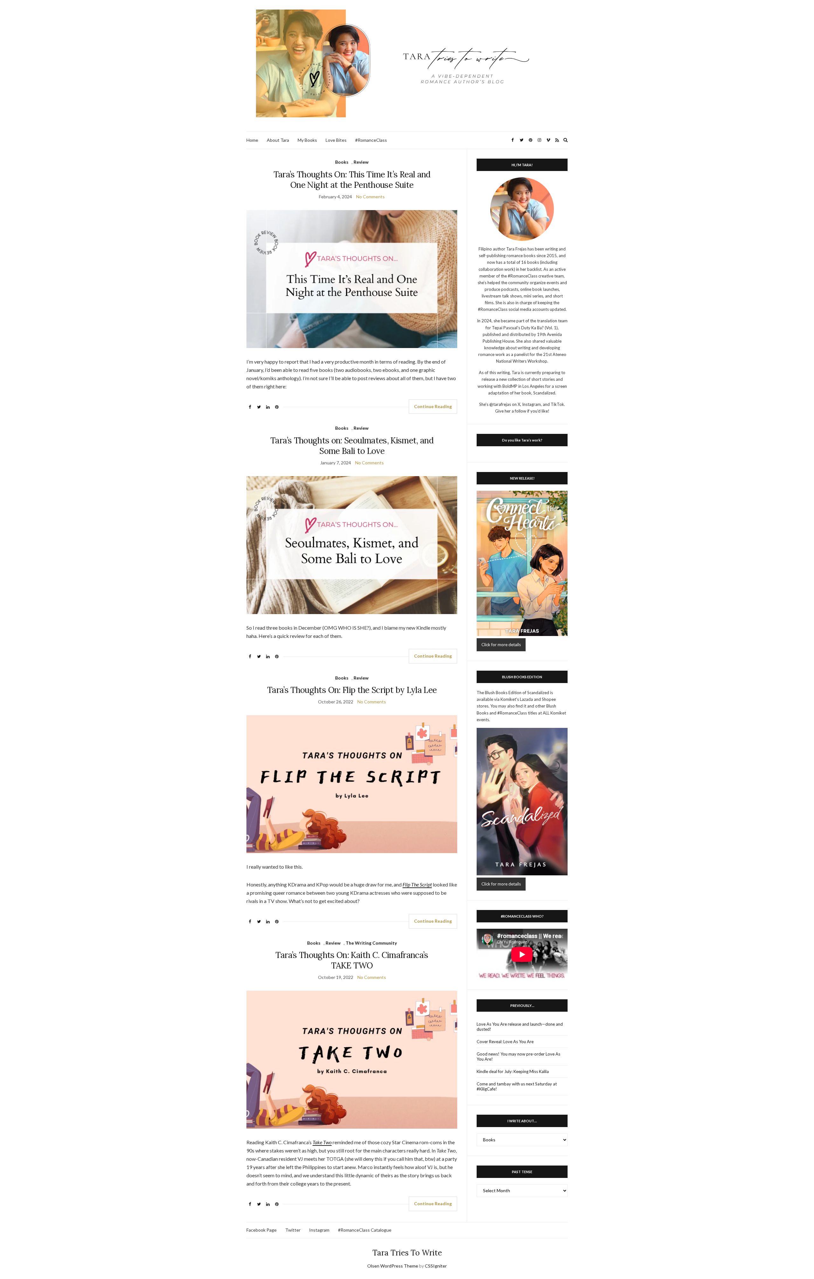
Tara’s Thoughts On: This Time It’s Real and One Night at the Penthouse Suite (352, 179)
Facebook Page (261, 1230)
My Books (307, 140)
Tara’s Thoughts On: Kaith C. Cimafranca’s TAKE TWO (351, 960)
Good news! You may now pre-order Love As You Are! (518, 1056)
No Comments (370, 196)
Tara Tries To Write (407, 1253)
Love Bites (336, 140)
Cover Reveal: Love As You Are (505, 1041)
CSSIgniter (436, 1266)
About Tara (278, 140)
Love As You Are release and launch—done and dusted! (520, 1027)
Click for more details (501, 644)
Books (341, 162)
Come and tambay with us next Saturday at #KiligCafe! (517, 1086)
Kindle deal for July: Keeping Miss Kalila (513, 1071)
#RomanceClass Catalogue (364, 1230)
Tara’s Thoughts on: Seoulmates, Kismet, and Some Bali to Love (351, 445)
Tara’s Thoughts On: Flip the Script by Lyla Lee (352, 690)
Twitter (292, 1230)
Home (252, 140)
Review (361, 162)
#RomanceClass (371, 140)
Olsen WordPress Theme (392, 1266)
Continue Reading (433, 406)
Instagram (319, 1230)
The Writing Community (371, 943)
